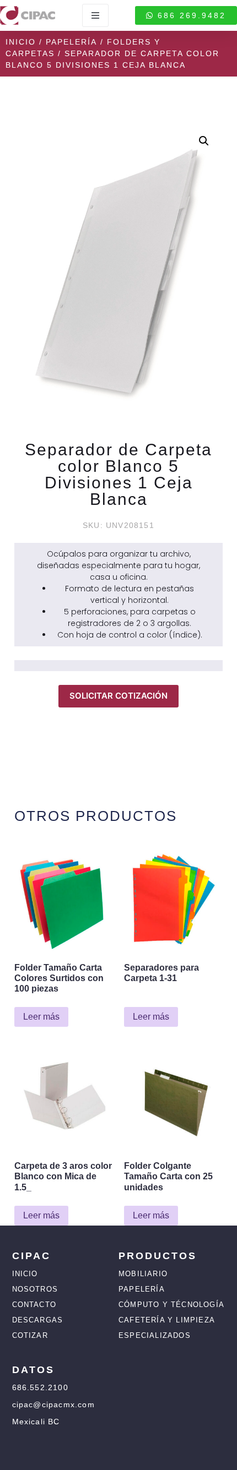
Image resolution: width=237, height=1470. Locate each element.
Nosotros (35, 1289)
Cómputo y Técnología (171, 1304)
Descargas (37, 1320)
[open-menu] (95, 15)
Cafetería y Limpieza (166, 1320)
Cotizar (30, 1335)
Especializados (154, 1335)
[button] (204, 141)
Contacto (34, 1304)
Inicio (21, 41)
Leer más (41, 1016)
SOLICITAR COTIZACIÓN (118, 695)
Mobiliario (143, 1274)
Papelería (71, 41)
